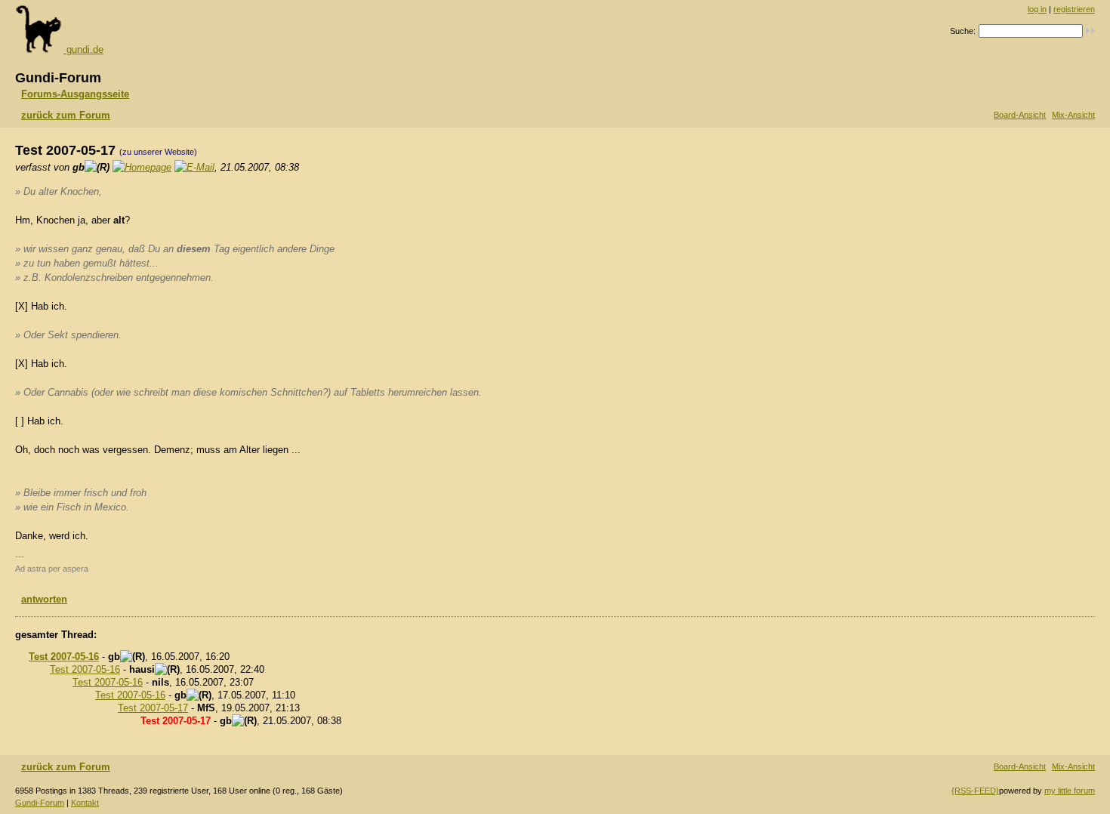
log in (1037, 9)
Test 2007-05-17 (153, 708)
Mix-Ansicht (1073, 114)
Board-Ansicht (1020, 114)
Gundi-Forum (39, 802)
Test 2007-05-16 (64, 656)
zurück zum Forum (65, 115)
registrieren (1074, 9)
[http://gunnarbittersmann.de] (142, 167)
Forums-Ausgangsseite (75, 94)
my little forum (1069, 790)
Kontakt (85, 802)
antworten (44, 599)
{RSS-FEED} (975, 790)
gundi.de (83, 49)
